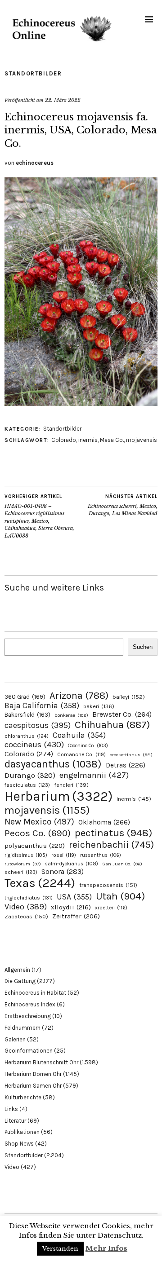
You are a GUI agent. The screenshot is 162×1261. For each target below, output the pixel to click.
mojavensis (141, 439)
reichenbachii (111, 844)
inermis (88, 439)
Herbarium (58, 796)
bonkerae (71, 715)
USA (74, 896)
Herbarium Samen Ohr (33, 1085)
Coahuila (79, 735)
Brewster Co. (122, 714)
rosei (63, 855)
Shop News (19, 1143)
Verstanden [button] (60, 1248)
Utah (120, 896)
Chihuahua (112, 725)
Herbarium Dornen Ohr (33, 1074)
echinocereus (35, 162)
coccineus (34, 745)
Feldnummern (22, 1027)
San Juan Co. (122, 864)
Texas (39, 883)
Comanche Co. (81, 754)
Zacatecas (26, 916)
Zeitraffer (76, 916)
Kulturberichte (22, 1097)
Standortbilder (33, 73)
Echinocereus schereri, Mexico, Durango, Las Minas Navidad (123, 505)
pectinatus (113, 833)
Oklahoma (104, 822)
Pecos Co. (37, 833)
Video (25, 907)
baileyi (128, 696)
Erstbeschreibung (27, 1016)
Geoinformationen (28, 1050)
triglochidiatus (28, 898)
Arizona (79, 695)
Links (11, 1109)
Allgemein (17, 969)
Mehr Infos (106, 1248)
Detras (125, 765)
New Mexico (39, 821)
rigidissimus (25, 855)
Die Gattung (20, 981)
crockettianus (131, 755)
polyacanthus (34, 846)
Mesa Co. (112, 439)
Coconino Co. (88, 746)
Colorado (63, 439)
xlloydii (71, 907)
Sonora (62, 871)
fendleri (71, 784)
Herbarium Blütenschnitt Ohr (41, 1062)
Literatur (15, 1120)
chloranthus (26, 736)
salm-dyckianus (71, 864)
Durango (29, 775)
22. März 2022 (63, 100)
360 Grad (24, 696)
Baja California (41, 705)
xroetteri (111, 907)
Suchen (143, 647)
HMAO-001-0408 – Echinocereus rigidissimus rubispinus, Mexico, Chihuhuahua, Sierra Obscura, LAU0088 (39, 516)
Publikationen (22, 1132)
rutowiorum (22, 864)
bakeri (98, 706)
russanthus (100, 855)
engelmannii (94, 775)
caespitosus (37, 725)
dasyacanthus (53, 764)
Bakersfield (27, 714)
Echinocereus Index (29, 1004)
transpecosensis (108, 885)
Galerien (15, 1039)
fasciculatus (27, 785)
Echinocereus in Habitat (35, 992)
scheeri (20, 872)
